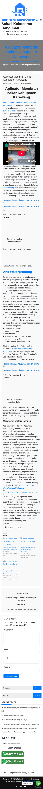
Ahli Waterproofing (17, 272)
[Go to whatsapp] (38, 783)
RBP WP (15, 84)
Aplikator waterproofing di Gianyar (15, 720)
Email (6, 658)
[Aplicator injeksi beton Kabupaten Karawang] (10, 541)
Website (7, 667)
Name (7, 649)
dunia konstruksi (9, 111)
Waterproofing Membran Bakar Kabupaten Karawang (10, 572)
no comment (27, 84)
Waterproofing (8, 188)
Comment (8, 630)
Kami (5, 103)
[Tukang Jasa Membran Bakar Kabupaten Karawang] (28, 541)
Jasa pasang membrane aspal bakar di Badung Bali (21, 724)
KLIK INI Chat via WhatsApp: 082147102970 (21, 200)
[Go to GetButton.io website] (38, 787)
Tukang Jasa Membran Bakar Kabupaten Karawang (27, 549)
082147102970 (8, 768)
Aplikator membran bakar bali (14, 715)
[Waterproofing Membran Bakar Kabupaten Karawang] (10, 564)
